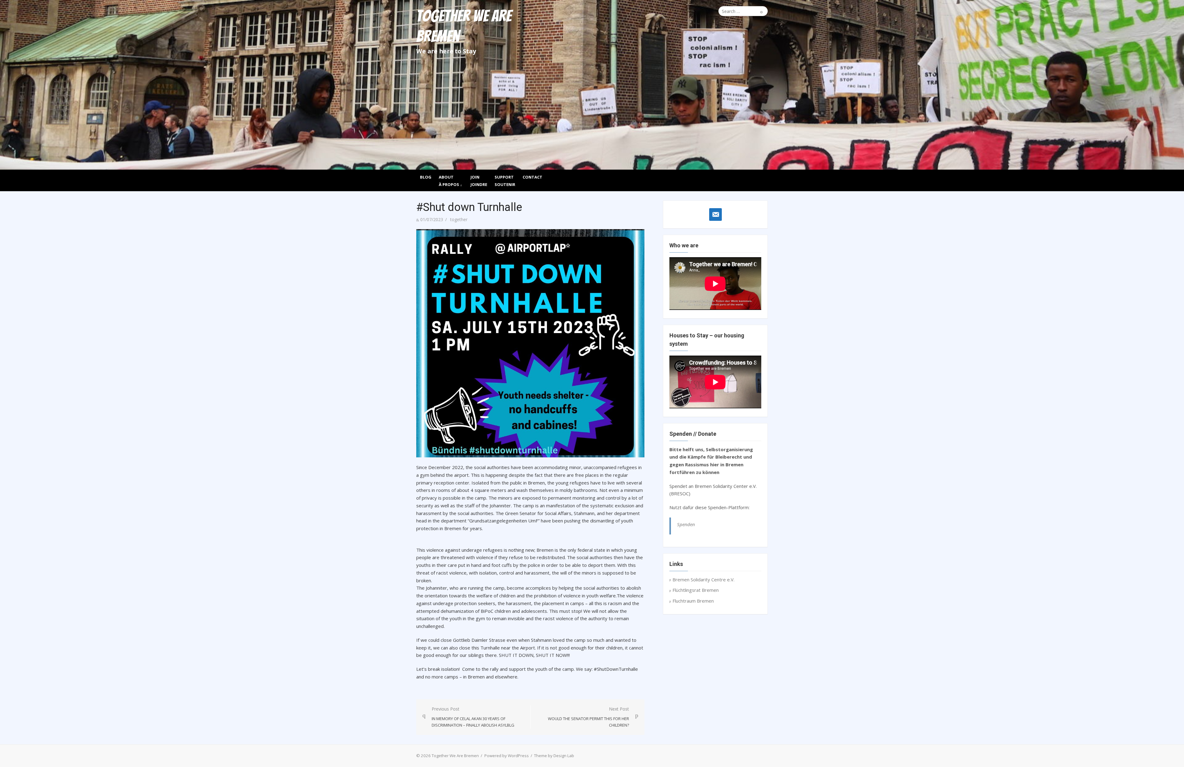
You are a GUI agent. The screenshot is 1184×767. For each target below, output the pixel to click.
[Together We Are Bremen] (592, 142)
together (458, 219)
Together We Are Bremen (464, 26)
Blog (425, 177)
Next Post (588, 717)
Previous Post (473, 717)
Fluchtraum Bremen (693, 601)
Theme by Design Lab (554, 755)
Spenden (686, 524)
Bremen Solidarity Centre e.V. (703, 579)
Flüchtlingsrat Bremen (695, 590)
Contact (532, 177)
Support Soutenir (505, 180)
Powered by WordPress (506, 755)
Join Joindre (479, 180)
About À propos (449, 180)
